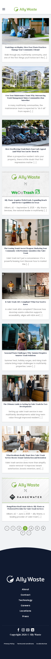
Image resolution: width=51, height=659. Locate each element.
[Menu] (3, 9)
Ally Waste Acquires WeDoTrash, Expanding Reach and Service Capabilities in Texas (25, 201)
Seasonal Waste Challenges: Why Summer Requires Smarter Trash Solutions (25, 354)
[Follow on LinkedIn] (32, 630)
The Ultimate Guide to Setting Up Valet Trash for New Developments (25, 405)
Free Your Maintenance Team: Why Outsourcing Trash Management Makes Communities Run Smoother (26, 98)
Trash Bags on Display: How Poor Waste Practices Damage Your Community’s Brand (25, 48)
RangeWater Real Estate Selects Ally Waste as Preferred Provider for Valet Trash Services (25, 507)
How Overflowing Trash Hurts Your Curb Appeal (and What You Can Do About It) (25, 150)
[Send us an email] (27, 630)
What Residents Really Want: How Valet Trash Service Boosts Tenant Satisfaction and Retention (25, 456)
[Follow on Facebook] (18, 630)
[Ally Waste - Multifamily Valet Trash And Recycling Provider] (25, 9)
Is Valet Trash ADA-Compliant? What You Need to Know (25, 303)
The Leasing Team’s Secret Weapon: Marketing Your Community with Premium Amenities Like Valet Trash (25, 250)
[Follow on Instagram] (23, 630)
